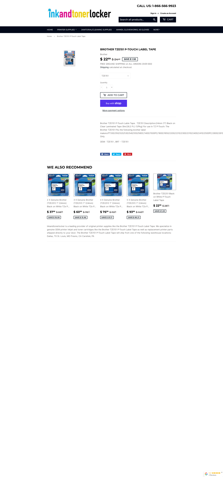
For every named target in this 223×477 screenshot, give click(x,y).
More (156, 30)
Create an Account (168, 13)
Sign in (153, 13)
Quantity (103, 82)
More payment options (113, 110)
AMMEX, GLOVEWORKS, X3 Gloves (132, 30)
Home (50, 30)
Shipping (104, 67)
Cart (169, 19)
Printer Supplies (66, 30)
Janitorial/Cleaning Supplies (96, 30)
